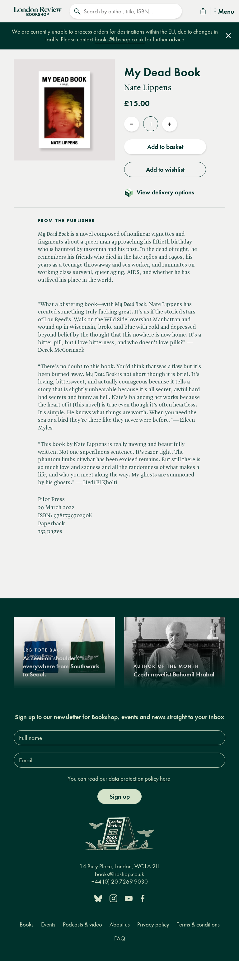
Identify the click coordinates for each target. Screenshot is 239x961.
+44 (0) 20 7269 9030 (119, 881)
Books (27, 924)
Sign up (120, 796)
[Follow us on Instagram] (113, 898)
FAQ (119, 938)
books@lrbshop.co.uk (120, 39)
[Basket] (203, 12)
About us (120, 924)
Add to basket (165, 147)
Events (48, 924)
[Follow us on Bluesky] (98, 898)
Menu (226, 12)
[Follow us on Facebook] (142, 898)
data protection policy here (139, 778)
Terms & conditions (198, 924)
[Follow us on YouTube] (129, 898)
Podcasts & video (82, 924)
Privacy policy (153, 924)
